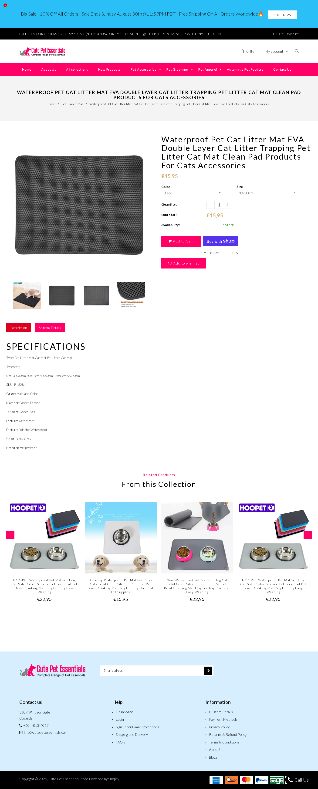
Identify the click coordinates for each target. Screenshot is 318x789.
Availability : (170, 225)
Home (51, 104)
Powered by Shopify (104, 779)
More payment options (220, 252)
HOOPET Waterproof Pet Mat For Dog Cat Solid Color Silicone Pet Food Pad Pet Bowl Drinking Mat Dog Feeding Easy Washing (44, 586)
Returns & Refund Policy (228, 734)
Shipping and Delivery (132, 734)
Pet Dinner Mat (72, 104)
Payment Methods (223, 719)
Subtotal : (169, 215)
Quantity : (169, 204)
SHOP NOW (282, 15)
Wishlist (293, 34)
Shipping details (50, 328)
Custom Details (221, 712)
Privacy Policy (219, 727)
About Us (216, 749)
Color (165, 187)
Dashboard (124, 712)
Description (18, 328)
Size (240, 187)
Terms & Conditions (224, 742)
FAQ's (120, 742)
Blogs (213, 757)
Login (120, 719)
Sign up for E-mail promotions (137, 727)
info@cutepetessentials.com (46, 732)
